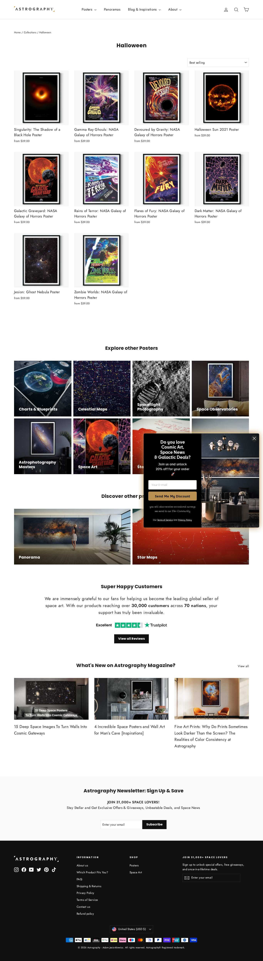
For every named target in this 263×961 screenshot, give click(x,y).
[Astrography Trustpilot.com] (131, 625)
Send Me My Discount (172, 496)
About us (82, 865)
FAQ (79, 879)
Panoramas (112, 9)
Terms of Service (87, 900)
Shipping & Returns (89, 886)
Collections (30, 32)
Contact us (83, 907)
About (173, 9)
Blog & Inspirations (143, 9)
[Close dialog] (254, 438)
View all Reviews (131, 638)
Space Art (136, 872)
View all (243, 666)
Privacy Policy (85, 893)
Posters (87, 9)
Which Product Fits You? (92, 872)
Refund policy (85, 914)
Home (17, 32)
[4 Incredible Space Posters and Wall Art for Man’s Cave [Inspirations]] (131, 699)
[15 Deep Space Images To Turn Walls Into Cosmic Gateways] (51, 699)
